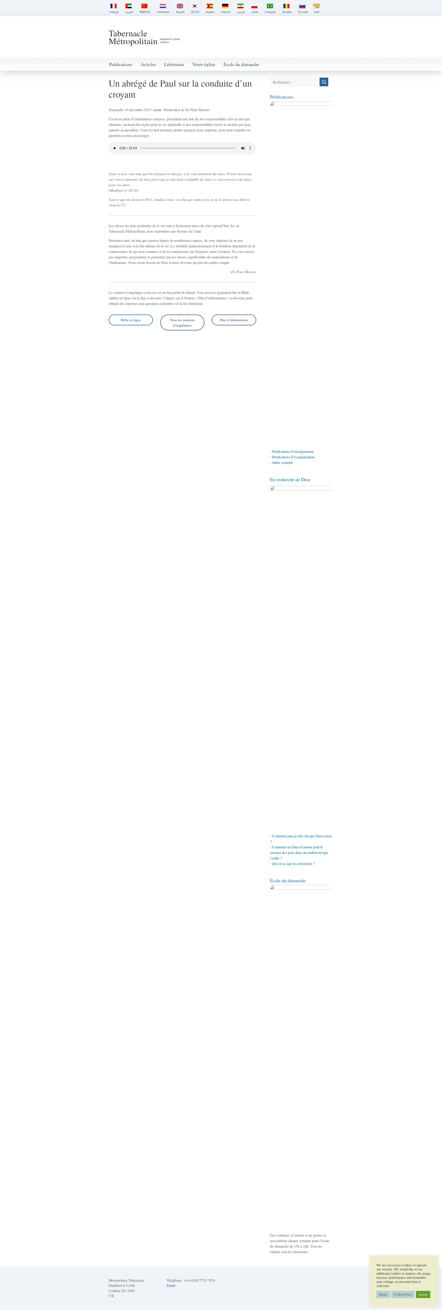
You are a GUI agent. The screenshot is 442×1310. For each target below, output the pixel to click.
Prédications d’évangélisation (293, 456)
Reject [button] (383, 1294)
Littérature (174, 64)
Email (171, 1285)
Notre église (203, 64)
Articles (148, 64)
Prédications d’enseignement (293, 451)
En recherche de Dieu (290, 479)
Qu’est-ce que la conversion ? (293, 863)
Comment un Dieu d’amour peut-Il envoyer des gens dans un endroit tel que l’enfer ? (299, 852)
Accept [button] (423, 1294)
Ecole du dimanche (241, 64)
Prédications (120, 64)
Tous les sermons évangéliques (182, 322)
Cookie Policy (403, 1294)
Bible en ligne (131, 320)
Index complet (282, 462)
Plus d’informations (234, 320)
